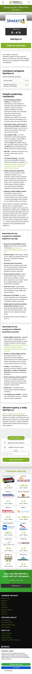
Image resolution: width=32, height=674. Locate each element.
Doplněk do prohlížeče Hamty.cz (10, 640)
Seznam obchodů (6, 633)
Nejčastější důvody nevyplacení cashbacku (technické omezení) (11, 329)
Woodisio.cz (8, 554)
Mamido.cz (8, 491)
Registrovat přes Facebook (16, 443)
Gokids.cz (23, 507)
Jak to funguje (5, 627)
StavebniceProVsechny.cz (8, 476)
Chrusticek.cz (23, 538)
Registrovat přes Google (16, 447)
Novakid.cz (23, 476)
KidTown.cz (8, 507)
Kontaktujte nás (5, 620)
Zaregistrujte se (10, 7)
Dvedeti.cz (23, 523)
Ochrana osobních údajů (8, 624)
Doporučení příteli (6, 637)
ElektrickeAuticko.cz (8, 523)
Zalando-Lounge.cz (6, 609)
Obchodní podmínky (7, 622)
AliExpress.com (5, 598)
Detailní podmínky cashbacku (12, 76)
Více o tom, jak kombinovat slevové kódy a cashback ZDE (15, 250)
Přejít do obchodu (16, 45)
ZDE (4, 221)
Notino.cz (4, 602)
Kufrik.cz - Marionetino (23, 491)
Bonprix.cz (4, 600)
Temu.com (4, 612)
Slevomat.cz (4, 614)
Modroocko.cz (23, 554)
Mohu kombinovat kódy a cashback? (14, 414)
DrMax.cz (4, 605)
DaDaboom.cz (8, 538)
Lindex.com (4, 607)
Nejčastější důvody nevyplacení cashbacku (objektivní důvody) (11, 236)
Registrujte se (16, 586)
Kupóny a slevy (5, 635)
